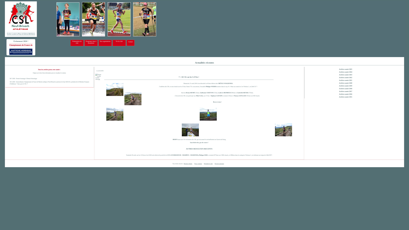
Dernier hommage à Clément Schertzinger (26, 78)
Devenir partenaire (219, 164)
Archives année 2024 (345, 72)
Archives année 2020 (345, 83)
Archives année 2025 (345, 69)
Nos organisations (105, 41)
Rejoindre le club (208, 164)
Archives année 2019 (345, 86)
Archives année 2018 (345, 88)
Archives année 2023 (345, 75)
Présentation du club (77, 42)
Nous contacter (198, 164)
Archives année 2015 (345, 97)
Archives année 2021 (345, 80)
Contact (130, 42)
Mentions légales (188, 164)
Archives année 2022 (345, 77)
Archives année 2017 (345, 91)
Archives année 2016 (345, 94)
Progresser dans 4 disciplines (91, 42)
